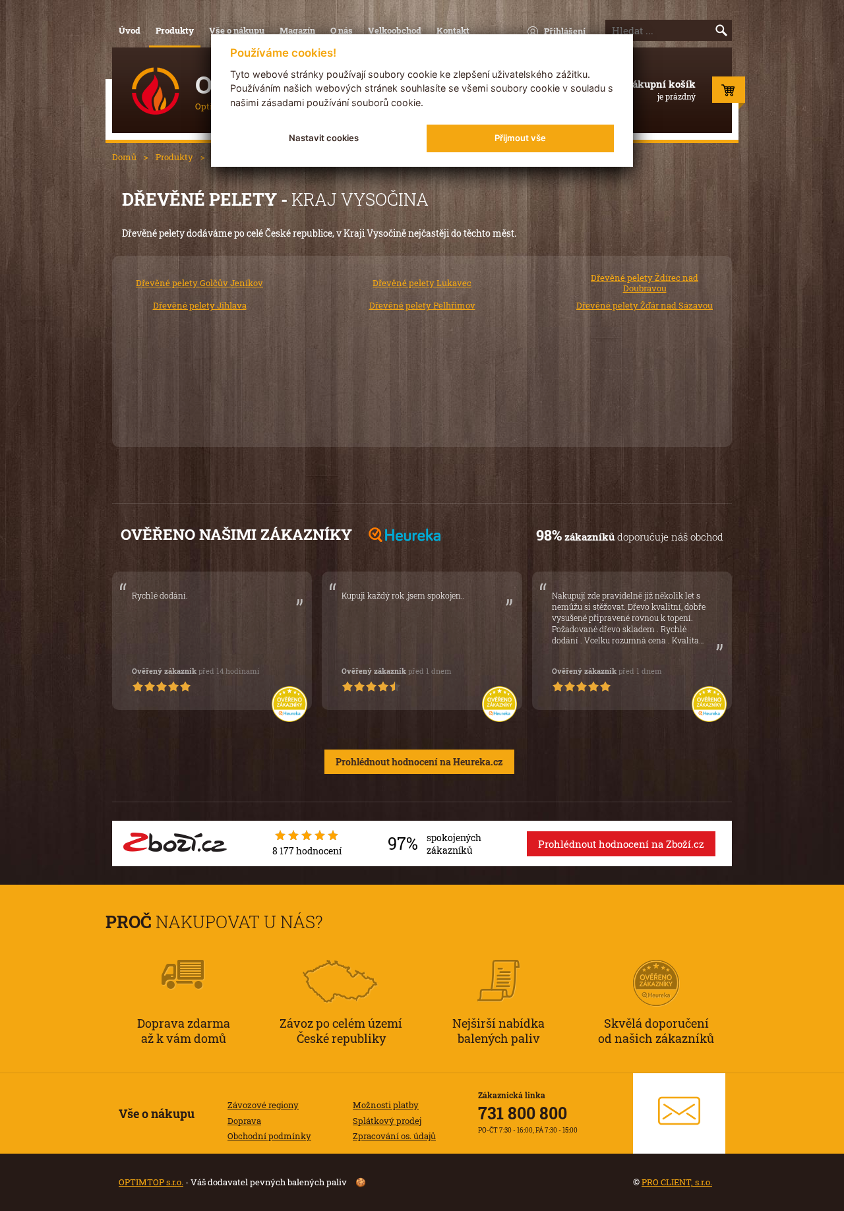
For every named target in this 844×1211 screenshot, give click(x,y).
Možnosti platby (386, 1105)
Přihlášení (565, 31)
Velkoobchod (394, 30)
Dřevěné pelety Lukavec (422, 283)
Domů (124, 157)
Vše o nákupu (236, 30)
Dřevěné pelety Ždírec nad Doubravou (644, 282)
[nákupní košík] (728, 92)
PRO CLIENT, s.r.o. (677, 1182)
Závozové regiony (263, 1105)
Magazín (297, 30)
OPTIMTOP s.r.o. (151, 1182)
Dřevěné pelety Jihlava (200, 305)
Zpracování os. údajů (394, 1136)
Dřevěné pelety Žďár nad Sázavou (644, 305)
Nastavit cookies (324, 138)
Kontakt (453, 30)
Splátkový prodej (387, 1120)
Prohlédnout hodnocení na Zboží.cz (621, 843)
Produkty (175, 30)
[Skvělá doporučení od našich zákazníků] (656, 965)
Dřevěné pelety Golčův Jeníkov (199, 283)
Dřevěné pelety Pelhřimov (422, 305)
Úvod (129, 30)
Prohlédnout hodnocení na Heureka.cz (419, 761)
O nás (341, 30)
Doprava (244, 1120)
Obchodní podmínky (269, 1136)
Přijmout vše (520, 138)
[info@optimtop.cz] (679, 1113)
